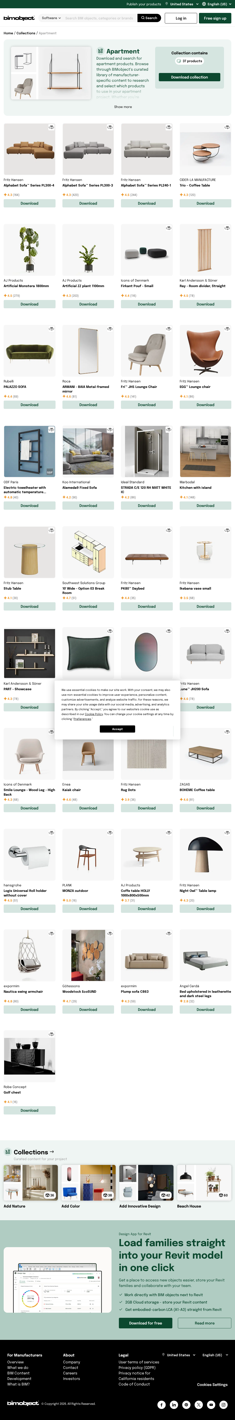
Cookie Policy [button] (94, 714)
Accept (117, 728)
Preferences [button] (82, 718)
